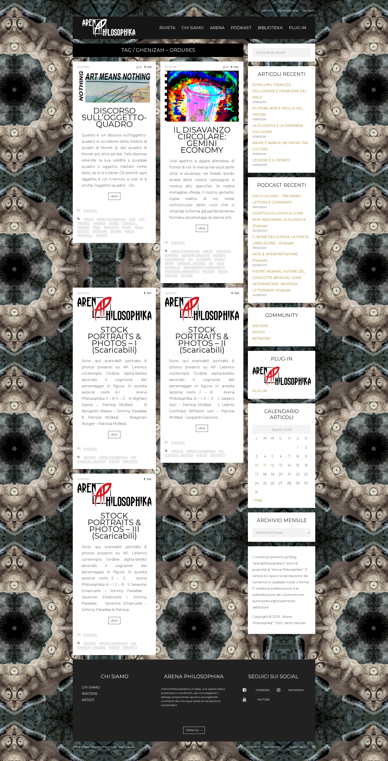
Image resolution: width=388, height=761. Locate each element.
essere (114, 223)
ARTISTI (258, 332)
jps (211, 263)
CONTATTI (267, 11)
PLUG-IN (297, 27)
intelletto (111, 227)
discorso (83, 223)
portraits (130, 461)
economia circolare (196, 255)
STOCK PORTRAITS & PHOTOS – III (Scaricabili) (114, 526)
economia (171, 255)
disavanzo (223, 251)
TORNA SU (193, 730)
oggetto (83, 231)
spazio (222, 271)
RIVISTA (167, 27)
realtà (129, 231)
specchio (171, 275)
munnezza (172, 267)
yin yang (187, 275)
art (133, 457)
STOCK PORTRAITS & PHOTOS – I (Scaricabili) (114, 340)
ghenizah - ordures (191, 263)
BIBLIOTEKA (270, 27)
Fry (190, 259)
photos (114, 461)
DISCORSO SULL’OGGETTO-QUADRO (114, 117)
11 (264, 465)
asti (142, 219)
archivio (90, 457)
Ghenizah (90, 210)
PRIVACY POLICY (274, 747)
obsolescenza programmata (204, 267)
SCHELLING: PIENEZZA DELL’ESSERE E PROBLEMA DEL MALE (279, 91)
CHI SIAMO (193, 27)
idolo (96, 227)
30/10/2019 (83, 293)
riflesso (209, 271)
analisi (88, 219)
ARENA (217, 27)
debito (208, 251)
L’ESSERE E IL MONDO (271, 160)
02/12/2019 (83, 67)
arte (132, 219)
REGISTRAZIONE (288, 11)
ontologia (100, 231)
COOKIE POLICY (298, 747)
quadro (115, 231)
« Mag (257, 500)
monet (126, 227)
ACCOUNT (309, 11)
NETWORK (261, 339)
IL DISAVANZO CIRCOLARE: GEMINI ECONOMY (202, 140)
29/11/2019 (170, 67)
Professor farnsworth (182, 271)
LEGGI (114, 196)
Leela (220, 263)
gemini (169, 263)
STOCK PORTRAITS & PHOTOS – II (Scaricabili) (202, 340)
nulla (139, 227)
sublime (101, 235)
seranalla (84, 235)
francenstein (175, 259)
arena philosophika (111, 219)
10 (256, 465)
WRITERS (260, 326)
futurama (203, 259)
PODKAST (241, 27)
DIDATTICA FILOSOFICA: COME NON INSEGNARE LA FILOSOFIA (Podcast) (279, 219)
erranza (99, 223)
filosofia (219, 255)
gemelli (219, 259)
